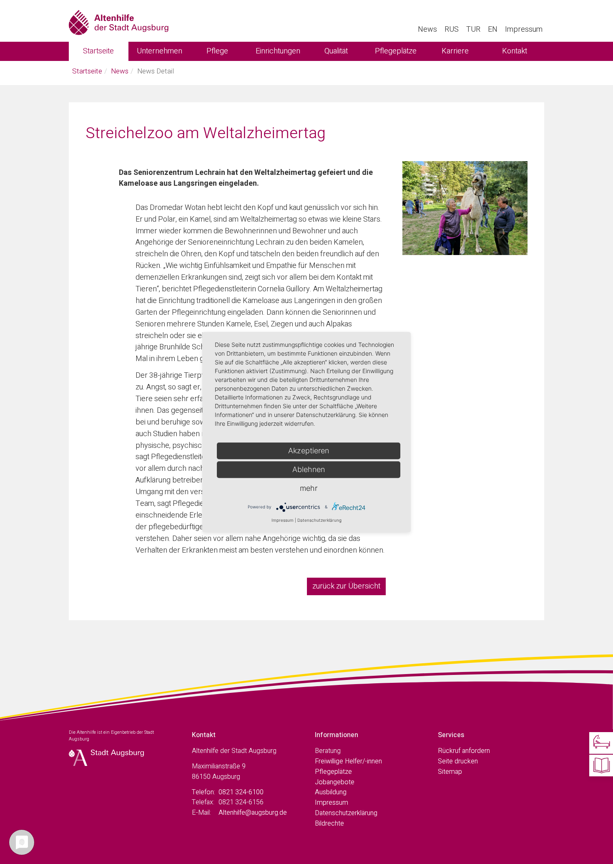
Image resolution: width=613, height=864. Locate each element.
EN (492, 29)
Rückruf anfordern (464, 751)
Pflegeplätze (396, 51)
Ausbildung (331, 792)
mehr (308, 488)
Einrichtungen (278, 51)
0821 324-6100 (241, 792)
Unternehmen (159, 51)
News (427, 29)
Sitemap (450, 772)
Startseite (98, 51)
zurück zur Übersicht (346, 586)
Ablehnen (308, 469)
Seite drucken (458, 761)
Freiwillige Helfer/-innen (348, 761)
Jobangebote (334, 782)
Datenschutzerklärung (346, 813)
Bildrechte (329, 824)
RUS (452, 29)
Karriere (455, 51)
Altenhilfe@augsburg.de (253, 813)
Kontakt (514, 51)
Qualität (336, 51)
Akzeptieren (308, 450)
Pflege (217, 51)
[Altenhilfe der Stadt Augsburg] (118, 21)
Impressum (524, 29)
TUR (473, 29)
